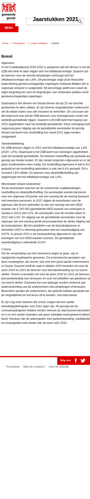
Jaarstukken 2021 (55, 19)
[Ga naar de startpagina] (8, 20)
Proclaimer (13, 366)
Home (5, 43)
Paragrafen (19, 43)
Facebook (75, 360)
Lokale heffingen (39, 43)
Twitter (83, 360)
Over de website (59, 366)
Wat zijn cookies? (34, 366)
